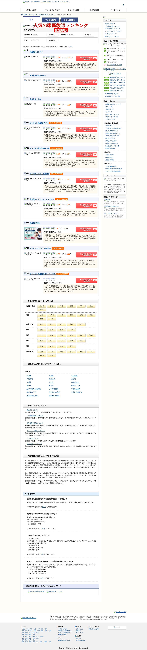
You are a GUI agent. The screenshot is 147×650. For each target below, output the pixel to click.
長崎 (61, 352)
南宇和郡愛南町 (54, 395)
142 (68, 254)
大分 (81, 352)
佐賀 (51, 352)
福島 (41, 309)
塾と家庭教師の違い (111, 131)
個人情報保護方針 (80, 640)
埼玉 (61, 315)
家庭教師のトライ (36, 52)
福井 (81, 324)
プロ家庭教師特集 (110, 166)
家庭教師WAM (35, 223)
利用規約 (78, 630)
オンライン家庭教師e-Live (39, 148)
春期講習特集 (109, 157)
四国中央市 (75, 382)
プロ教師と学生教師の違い (113, 128)
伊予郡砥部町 (76, 389)
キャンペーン (116, 10)
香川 (51, 346)
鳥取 (81, 341)
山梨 (51, 319)
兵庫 (51, 335)
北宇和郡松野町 (76, 392)
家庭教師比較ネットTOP (64, 640)
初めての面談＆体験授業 (115, 85)
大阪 (41, 335)
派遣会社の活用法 (110, 141)
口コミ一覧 (108, 107)
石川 (61, 324)
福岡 (41, 352)
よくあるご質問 (110, 119)
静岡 (51, 330)
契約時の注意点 (110, 138)
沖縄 (51, 355)
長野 (51, 324)
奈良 (81, 335)
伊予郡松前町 (53, 389)
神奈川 (51, 315)
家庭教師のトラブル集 (112, 146)
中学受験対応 (69, 20)
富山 (71, 324)
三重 (71, 330)
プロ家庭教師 (50, 20)
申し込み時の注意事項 (114, 88)
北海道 (42, 306)
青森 (51, 306)
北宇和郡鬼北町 (32, 395)
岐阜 (61, 330)
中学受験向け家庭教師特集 (113, 169)
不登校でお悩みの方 (111, 143)
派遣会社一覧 (109, 109)
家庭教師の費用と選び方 (115, 80)
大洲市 (29, 382)
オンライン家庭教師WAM (39, 123)
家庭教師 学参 (35, 99)
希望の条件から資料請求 (115, 82)
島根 (71, 341)
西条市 (73, 379)
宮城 (91, 306)
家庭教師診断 (95, 10)
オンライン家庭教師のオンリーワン (43, 274)
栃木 (41, 319)
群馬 (91, 315)
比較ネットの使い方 (111, 117)
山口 (61, 341)
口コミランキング (33, 438)
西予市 (29, 385)
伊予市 (51, 382)
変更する (52, 35)
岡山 (51, 341)
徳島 (61, 346)
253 (68, 81)
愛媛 (41, 346)
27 (68, 128)
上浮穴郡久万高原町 (34, 389)
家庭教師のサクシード (38, 75)
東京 (41, 315)
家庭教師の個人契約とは (113, 133)
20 (68, 205)
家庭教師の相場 (110, 148)
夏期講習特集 (109, 160)
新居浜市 (52, 379)
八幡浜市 (30, 379)
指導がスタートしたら (114, 90)
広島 (41, 341)
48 (68, 179)
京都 (61, 335)
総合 (31, 19)
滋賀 (71, 335)
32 (68, 154)
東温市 (51, 385)
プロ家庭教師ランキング (35, 415)
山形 (71, 306)
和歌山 (91, 335)
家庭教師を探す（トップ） (113, 104)
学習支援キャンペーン (112, 114)
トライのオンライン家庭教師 (40, 248)
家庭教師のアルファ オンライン (42, 199)
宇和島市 (74, 376)
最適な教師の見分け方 (112, 136)
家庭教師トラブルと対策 (112, 96)
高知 (71, 346)
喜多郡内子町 (31, 392)
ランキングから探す (52, 10)
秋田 (61, 306)
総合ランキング (32, 410)
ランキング (108, 112)
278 (68, 105)
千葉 (71, 315)
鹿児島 (42, 355)
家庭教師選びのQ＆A (111, 94)
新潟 (41, 324)
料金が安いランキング (34, 444)
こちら (70, 46)
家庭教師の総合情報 (94, 629)
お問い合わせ (79, 629)
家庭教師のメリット (111, 126)
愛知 (41, 330)
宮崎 (91, 352)
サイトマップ (79, 632)
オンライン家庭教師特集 (113, 171)
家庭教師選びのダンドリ (115, 77)
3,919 (69, 57)
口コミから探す (73, 10)
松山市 (29, 376)
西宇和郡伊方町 (54, 392)
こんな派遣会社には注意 (114, 65)
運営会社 (78, 638)
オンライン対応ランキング (36, 431)
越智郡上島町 (76, 385)
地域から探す (31, 10)
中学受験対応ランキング (35, 423)
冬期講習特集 (109, 155)
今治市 (51, 376)
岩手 (81, 306)
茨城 (81, 315)
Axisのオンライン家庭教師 (39, 174)
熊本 (71, 352)
